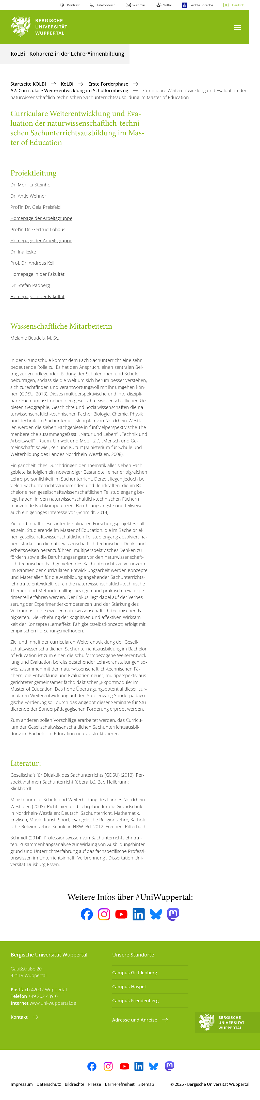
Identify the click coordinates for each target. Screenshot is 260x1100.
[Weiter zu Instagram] (104, 914)
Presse (94, 1084)
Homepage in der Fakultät (37, 274)
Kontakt (20, 1017)
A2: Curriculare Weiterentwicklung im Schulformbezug (69, 90)
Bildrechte (74, 1084)
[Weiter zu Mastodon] (173, 914)
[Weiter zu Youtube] (121, 914)
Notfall (167, 5)
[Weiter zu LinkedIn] (139, 914)
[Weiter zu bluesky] (156, 914)
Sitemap (146, 1084)
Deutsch (238, 5)
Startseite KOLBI (28, 84)
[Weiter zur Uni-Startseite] (48, 27)
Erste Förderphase (108, 84)
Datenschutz (49, 1084)
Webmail (139, 5)
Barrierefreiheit (120, 1084)
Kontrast (73, 5)
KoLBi (68, 84)
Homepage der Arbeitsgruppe (41, 218)
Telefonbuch (106, 5)
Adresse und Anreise (135, 1020)
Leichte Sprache (201, 5)
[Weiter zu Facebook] (87, 914)
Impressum (22, 1084)
